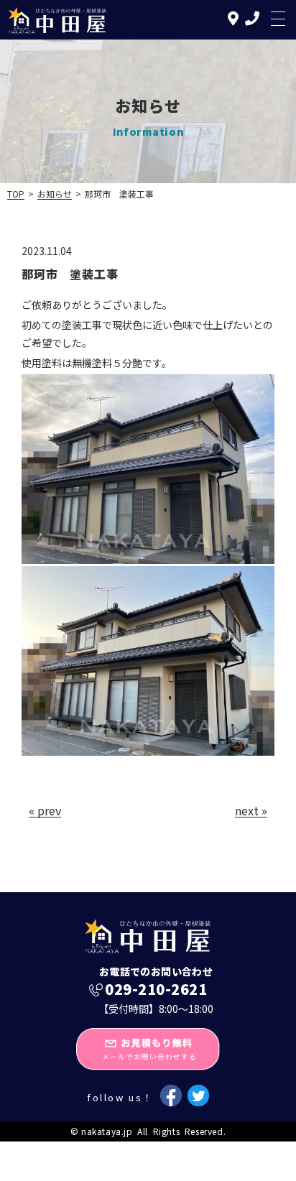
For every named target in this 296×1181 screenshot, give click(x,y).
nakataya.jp (107, 1131)
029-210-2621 (156, 989)
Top (15, 193)
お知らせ (54, 193)
